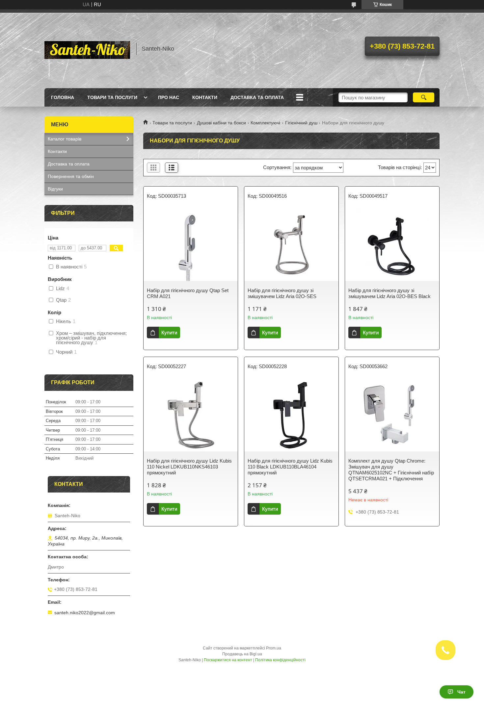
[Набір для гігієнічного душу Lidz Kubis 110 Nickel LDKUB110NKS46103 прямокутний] (190, 415)
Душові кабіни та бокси (221, 122)
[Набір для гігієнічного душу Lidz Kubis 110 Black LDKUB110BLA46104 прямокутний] (291, 415)
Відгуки (55, 188)
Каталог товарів (64, 138)
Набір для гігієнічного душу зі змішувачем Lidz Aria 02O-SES (282, 293)
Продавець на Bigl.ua (242, 654)
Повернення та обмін (71, 176)
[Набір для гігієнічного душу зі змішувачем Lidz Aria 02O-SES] (291, 245)
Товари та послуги (112, 97)
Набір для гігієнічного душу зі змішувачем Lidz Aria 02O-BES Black (389, 293)
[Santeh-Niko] (87, 48)
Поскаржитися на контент (228, 660)
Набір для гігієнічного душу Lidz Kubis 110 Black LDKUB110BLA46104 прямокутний (290, 466)
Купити (169, 332)
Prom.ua (273, 648)
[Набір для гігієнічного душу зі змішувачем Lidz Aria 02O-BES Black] (392, 245)
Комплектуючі (265, 122)
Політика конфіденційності (280, 660)
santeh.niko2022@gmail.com (84, 612)
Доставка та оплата (257, 97)
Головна (62, 97)
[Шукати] (423, 97)
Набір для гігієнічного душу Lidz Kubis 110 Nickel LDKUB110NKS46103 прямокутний (189, 466)
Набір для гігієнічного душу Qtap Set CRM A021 (188, 293)
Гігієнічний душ (301, 122)
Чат (461, 692)
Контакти (204, 97)
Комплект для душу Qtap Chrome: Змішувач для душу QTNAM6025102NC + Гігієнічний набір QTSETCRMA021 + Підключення (391, 469)
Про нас (168, 97)
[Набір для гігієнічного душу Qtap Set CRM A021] (190, 245)
